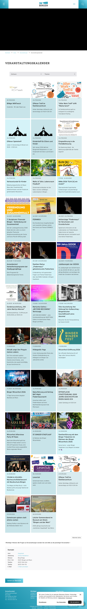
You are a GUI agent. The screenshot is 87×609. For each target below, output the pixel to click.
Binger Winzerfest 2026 (16, 392)
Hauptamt (21, 553)
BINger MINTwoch (14, 104)
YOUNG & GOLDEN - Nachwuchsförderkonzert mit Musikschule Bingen (17, 479)
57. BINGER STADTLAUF (42, 435)
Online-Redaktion (23, 556)
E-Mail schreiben (23, 567)
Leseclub (36, 477)
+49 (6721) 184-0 (11, 598)
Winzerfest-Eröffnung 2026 (69, 350)
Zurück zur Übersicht (14, 581)
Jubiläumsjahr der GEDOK (69, 264)
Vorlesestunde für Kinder (16, 182)
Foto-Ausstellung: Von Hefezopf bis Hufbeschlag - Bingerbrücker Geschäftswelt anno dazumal (69, 312)
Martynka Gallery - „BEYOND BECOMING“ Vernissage (41, 309)
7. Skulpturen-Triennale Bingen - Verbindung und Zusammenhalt (16, 222)
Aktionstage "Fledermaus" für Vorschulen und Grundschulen (69, 222)
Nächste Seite (76, 538)
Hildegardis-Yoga (39, 350)
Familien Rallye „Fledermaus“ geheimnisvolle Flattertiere (43, 266)
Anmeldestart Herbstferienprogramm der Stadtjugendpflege (17, 266)
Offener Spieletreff (14, 141)
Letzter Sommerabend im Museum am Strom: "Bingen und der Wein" (42, 520)
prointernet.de (52, 606)
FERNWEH (37, 220)
